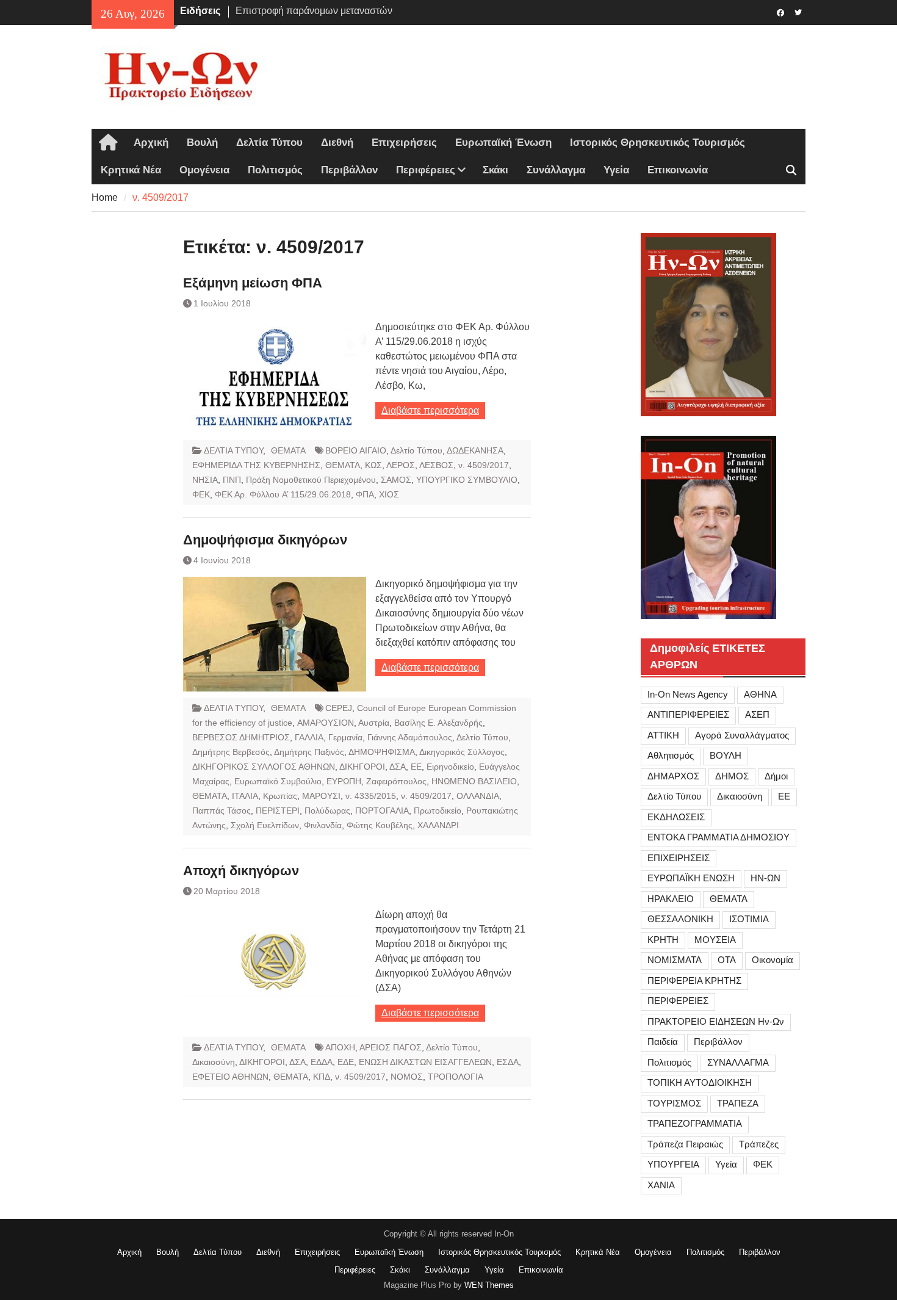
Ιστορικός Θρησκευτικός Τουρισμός (657, 142)
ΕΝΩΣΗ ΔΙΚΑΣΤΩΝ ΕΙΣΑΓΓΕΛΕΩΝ (425, 1062)
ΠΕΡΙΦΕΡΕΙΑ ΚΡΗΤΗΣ (694, 980)
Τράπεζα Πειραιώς (685, 1144)
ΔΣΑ (397, 766)
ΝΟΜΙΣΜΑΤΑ (674, 960)
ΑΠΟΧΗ (340, 1047)
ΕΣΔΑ (508, 1062)
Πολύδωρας (327, 810)
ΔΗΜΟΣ (732, 776)
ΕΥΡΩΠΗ (343, 781)
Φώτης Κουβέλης (379, 825)
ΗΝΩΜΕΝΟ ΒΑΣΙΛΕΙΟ (474, 781)
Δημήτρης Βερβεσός (231, 752)
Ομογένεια (204, 170)
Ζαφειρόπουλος (396, 781)
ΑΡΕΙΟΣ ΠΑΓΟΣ (390, 1047)
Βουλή (202, 142)
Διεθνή (337, 142)
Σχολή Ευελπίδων (265, 825)
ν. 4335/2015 (370, 796)
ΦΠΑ (365, 494)
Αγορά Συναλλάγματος (742, 735)
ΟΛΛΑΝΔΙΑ (477, 796)
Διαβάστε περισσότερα (430, 410)
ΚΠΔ (321, 1077)
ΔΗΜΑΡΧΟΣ (673, 776)
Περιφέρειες (425, 170)
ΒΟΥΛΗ (725, 755)
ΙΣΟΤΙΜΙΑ (749, 919)
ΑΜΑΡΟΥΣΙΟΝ (325, 723)
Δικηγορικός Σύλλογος (462, 752)
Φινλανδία (323, 825)
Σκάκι (495, 170)
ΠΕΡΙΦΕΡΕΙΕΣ (677, 1000)
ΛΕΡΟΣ (400, 465)
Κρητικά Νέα (131, 170)
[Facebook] (780, 11)
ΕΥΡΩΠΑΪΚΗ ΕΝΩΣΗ (691, 878)
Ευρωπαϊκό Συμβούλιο (278, 781)
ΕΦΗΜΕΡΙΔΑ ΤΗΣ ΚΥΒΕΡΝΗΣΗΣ (256, 465)
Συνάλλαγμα (556, 170)
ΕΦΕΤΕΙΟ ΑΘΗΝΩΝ (230, 1077)
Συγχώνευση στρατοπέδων (294, 13)
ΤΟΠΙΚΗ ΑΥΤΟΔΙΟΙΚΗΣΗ (699, 1082)
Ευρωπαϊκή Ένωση (503, 142)
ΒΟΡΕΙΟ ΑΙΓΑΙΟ (355, 450)
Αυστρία (373, 723)
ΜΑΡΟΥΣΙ (321, 796)
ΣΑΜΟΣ (396, 480)
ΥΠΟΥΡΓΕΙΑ (673, 1164)
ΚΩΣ (373, 465)
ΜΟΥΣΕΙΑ (715, 939)
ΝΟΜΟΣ (407, 1077)
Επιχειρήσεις (404, 142)
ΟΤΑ (727, 960)
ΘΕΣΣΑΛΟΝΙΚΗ (680, 919)
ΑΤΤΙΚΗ (663, 735)
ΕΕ (416, 766)
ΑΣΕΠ (757, 714)
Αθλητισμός (670, 755)
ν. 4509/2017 (483, 465)
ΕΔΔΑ (322, 1062)
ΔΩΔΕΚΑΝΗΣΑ (475, 450)
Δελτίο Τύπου (416, 450)
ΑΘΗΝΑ (760, 694)
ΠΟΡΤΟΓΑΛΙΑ (382, 810)
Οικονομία (772, 960)
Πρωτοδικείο (437, 810)
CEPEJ (338, 708)
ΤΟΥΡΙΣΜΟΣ (674, 1103)
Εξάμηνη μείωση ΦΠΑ (252, 283)
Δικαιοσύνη (213, 1062)
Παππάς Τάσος (221, 810)
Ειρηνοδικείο (450, 766)
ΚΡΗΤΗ (663, 939)
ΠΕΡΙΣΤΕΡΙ (278, 810)
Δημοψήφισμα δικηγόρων (265, 539)
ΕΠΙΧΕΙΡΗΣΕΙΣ (678, 858)
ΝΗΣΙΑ (205, 480)
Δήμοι (776, 776)
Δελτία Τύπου (269, 142)
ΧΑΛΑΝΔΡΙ (438, 825)
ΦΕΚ (201, 494)
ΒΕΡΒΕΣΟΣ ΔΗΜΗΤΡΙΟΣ (241, 737)
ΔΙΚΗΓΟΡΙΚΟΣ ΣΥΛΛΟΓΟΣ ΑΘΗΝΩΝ (263, 766)
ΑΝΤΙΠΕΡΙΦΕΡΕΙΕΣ (688, 714)
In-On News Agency (687, 694)
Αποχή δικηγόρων (241, 870)
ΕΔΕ (345, 1062)
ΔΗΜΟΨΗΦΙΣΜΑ (381, 752)
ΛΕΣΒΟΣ (436, 465)
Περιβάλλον (349, 170)
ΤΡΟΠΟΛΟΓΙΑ (455, 1077)
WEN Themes (489, 1285)
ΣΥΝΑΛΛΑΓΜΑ (738, 1062)
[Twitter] (797, 11)
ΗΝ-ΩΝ (765, 878)
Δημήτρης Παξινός (309, 752)
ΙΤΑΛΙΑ (245, 796)
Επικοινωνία (677, 170)
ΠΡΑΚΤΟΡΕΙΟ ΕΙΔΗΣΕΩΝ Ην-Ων (715, 1021)
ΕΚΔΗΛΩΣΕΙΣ (676, 817)
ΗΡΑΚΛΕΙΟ (670, 899)
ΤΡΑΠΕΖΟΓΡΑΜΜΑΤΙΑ (694, 1123)
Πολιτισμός (275, 170)
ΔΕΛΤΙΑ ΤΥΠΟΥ (233, 450)
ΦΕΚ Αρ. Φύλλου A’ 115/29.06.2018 (283, 494)
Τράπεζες (759, 1144)
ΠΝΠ (232, 480)
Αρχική (151, 142)
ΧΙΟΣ (389, 494)
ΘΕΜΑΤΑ (288, 450)
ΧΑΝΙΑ (661, 1185)
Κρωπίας (280, 796)
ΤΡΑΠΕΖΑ (737, 1103)
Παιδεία (662, 1041)
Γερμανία (345, 737)
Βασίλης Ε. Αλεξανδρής (438, 723)
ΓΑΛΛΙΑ (309, 737)
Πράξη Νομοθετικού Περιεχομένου (311, 480)
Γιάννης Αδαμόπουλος (409, 737)
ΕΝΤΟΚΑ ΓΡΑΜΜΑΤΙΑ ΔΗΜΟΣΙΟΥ (718, 837)
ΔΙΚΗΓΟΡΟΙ (362, 766)
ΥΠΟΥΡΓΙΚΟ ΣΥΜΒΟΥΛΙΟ (466, 480)
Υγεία (616, 170)
